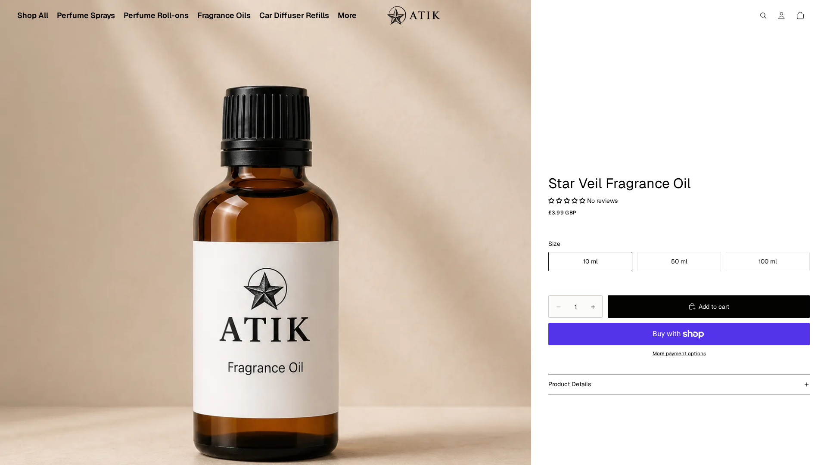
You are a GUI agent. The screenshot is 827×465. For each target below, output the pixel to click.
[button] (567, 201)
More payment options (679, 353)
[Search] (763, 15)
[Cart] (800, 15)
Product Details (569, 384)
